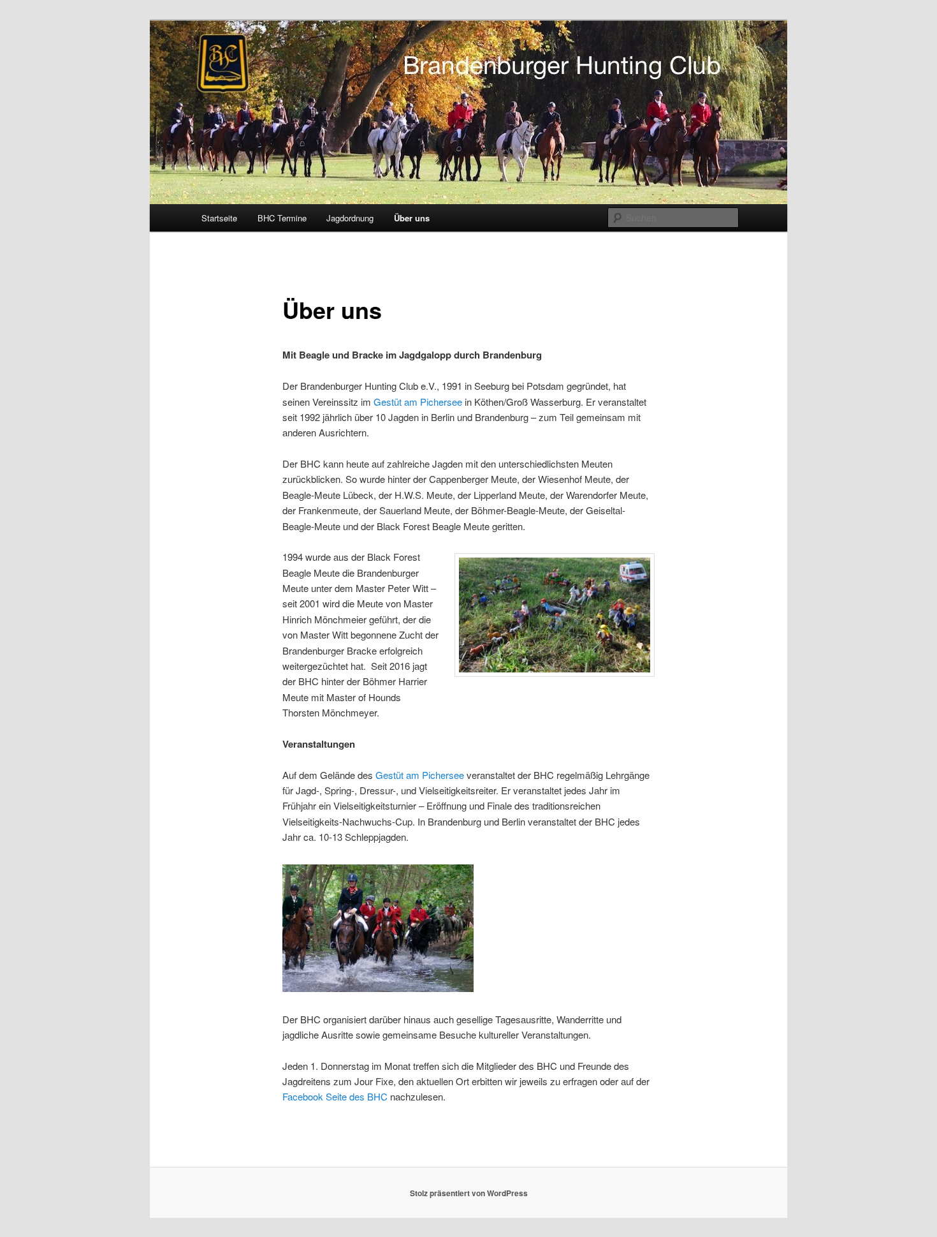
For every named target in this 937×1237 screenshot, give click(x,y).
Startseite (219, 218)
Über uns (412, 218)
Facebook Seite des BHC (335, 1096)
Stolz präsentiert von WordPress (469, 1193)
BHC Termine (282, 218)
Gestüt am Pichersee (418, 401)
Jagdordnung (350, 218)
